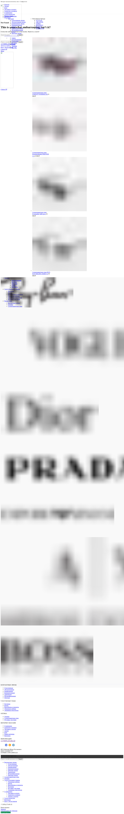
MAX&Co (15, 287)
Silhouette (14, 284)
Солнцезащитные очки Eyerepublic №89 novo (39, 213)
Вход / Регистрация (10, 801)
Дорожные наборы (10, 709)
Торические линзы (17, 28)
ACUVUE (39, 20)
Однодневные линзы (18, 20)
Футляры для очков (10, 720)
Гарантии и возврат (10, 727)
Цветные (7, 698)
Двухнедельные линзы (19, 22)
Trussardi (14, 46)
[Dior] (50, 445)
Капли (6, 705)
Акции (6, 731)
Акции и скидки (13, 796)
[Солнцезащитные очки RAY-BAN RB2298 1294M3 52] (59, 270)
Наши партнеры (9, 734)
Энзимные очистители (11, 710)
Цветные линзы (16, 33)
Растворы (7, 704)
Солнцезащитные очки (11, 718)
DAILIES (39, 27)
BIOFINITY (39, 25)
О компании (8, 726)
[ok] (10, 746)
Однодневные (8, 688)
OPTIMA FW (40, 28)
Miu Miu (14, 48)
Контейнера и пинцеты (11, 707)
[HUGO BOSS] (47, 687)
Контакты (7, 736)
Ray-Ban (14, 43)
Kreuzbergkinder (16, 39)
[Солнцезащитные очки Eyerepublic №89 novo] (59, 211)
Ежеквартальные (9, 693)
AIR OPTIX (39, 22)
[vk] (6, 746)
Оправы (6, 716)
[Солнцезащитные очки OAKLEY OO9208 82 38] (59, 91)
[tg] (13, 746)
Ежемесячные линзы (18, 23)
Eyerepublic (15, 41)
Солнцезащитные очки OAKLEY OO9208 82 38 (40, 93)
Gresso (14, 44)
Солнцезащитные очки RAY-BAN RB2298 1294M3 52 (41, 273)
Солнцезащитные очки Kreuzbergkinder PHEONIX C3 (40, 154)
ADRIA (38, 23)
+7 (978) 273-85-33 (8, 741)
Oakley (14, 38)
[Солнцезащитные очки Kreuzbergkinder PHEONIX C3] (59, 151)
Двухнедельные (9, 689)
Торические (8, 694)
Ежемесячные (8, 691)
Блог (5, 732)
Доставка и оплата (10, 729)
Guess (13, 285)
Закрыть (3, 809)
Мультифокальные (10, 696)
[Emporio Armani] (57, 536)
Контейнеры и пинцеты (15, 785)
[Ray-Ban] (37, 307)
